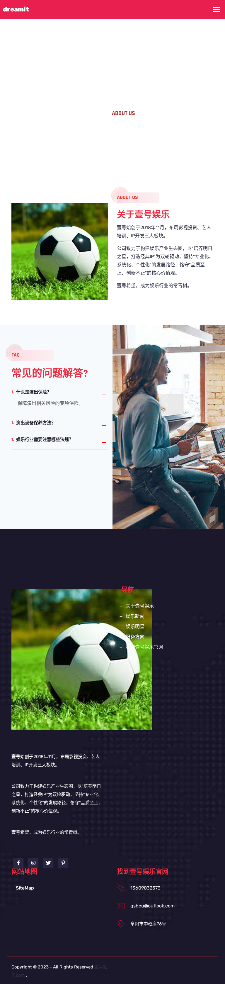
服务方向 (135, 637)
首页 (96, 113)
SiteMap (25, 888)
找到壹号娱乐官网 (144, 647)
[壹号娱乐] (81, 659)
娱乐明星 (135, 626)
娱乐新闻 (135, 616)
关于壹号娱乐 (140, 606)
